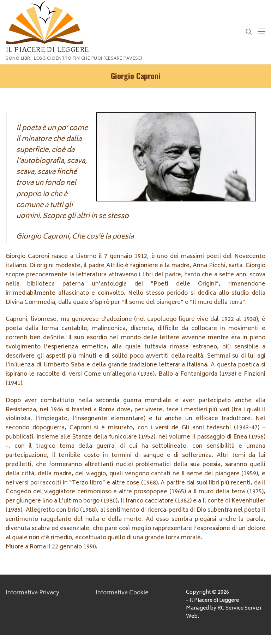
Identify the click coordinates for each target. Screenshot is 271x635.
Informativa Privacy (32, 593)
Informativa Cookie (122, 593)
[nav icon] (261, 32)
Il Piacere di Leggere (47, 49)
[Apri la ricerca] (249, 32)
